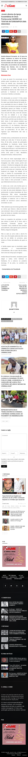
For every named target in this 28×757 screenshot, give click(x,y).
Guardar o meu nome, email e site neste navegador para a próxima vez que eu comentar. (12, 461)
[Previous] (3, 533)
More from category (7, 321)
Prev (3, 421)
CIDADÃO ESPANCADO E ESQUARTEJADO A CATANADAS (17, 645)
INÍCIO (4, 575)
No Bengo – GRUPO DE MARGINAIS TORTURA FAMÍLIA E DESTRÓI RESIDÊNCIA (18, 611)
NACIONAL (9, 578)
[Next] (6, 533)
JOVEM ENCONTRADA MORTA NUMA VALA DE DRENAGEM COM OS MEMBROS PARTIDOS (17, 632)
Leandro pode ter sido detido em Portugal (16, 520)
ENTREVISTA (13, 577)
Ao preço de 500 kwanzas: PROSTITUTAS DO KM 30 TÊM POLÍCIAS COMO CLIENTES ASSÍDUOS (17, 514)
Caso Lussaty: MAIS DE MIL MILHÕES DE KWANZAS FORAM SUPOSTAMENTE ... (21, 290)
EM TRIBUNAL (12, 575)
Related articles (6, 319)
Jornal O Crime (4, 27)
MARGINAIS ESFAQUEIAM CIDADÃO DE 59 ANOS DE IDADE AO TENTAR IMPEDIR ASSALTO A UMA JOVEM (18, 619)
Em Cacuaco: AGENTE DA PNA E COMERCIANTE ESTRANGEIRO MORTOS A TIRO (18, 675)
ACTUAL (3, 10)
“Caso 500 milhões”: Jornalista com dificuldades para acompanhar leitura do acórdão (17, 668)
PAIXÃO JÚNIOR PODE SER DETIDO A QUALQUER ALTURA (17, 528)
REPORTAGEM (18, 578)
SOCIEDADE (5, 577)
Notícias (19, 755)
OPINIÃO (22, 577)
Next (7, 421)
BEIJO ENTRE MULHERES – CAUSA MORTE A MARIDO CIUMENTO (16, 604)
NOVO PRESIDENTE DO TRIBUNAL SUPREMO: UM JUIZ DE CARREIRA (17, 639)
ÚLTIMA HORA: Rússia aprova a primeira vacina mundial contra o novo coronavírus (18, 660)
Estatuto (13, 755)
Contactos (24, 755)
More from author (16, 319)
